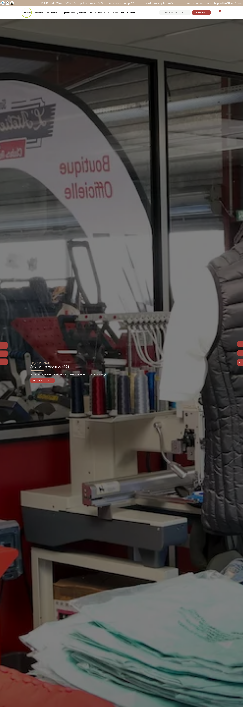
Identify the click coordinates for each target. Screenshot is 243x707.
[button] (201, 12)
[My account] (214, 12)
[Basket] (219, 12)
